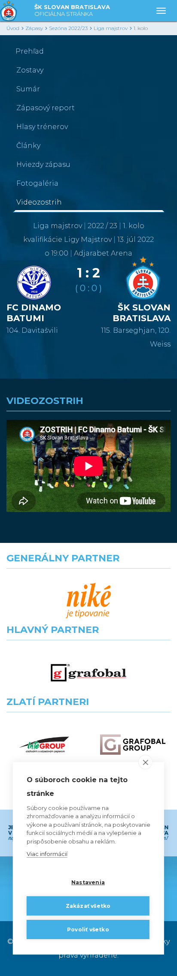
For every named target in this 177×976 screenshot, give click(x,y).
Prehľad (29, 51)
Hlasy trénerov (42, 127)
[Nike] (88, 601)
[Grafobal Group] (133, 744)
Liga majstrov (111, 28)
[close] (145, 762)
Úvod (12, 28)
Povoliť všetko (88, 929)
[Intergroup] (44, 744)
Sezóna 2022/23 (68, 28)
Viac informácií (47, 853)
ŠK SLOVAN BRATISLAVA (72, 10)
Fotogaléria (37, 183)
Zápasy (34, 28)
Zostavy (29, 70)
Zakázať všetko (88, 906)
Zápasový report (45, 108)
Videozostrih (39, 202)
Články (28, 146)
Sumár (28, 89)
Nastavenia (88, 882)
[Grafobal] (88, 672)
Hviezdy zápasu (43, 164)
